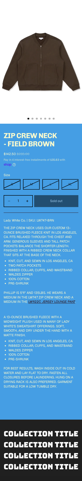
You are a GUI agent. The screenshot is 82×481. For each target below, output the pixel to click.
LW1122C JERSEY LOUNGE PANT (51, 302)
